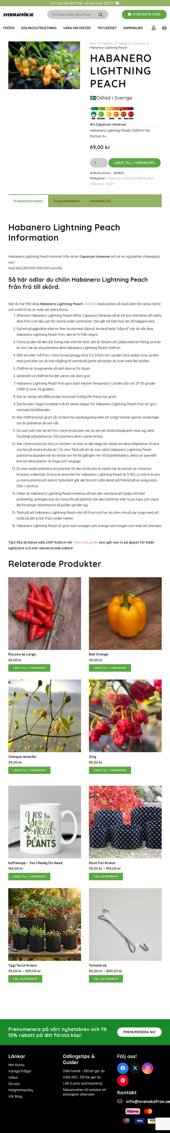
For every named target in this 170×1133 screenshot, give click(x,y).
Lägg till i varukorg (134, 163)
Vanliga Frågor (20, 1071)
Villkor (13, 1077)
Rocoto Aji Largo (22, 654)
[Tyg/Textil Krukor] (44, 891)
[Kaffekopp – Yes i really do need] (44, 789)
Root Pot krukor (102, 863)
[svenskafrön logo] (18, 14)
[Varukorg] (164, 28)
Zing (92, 757)
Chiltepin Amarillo (22, 757)
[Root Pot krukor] (125, 789)
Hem (93, 43)
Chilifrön (107, 43)
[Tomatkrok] (125, 891)
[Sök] (101, 14)
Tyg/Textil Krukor (22, 965)
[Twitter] (135, 1068)
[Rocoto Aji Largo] (44, 580)
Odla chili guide (85, 542)
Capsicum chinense (131, 43)
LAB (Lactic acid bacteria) (82, 1083)
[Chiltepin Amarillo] (44, 682)
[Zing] (125, 682)
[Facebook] (123, 1068)
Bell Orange (98, 654)
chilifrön (90, 304)
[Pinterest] (123, 1080)
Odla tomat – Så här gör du (84, 1071)
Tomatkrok (98, 965)
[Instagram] (147, 1068)
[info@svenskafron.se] (121, 1101)
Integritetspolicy (20, 1090)
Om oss (14, 1084)
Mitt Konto (16, 1065)
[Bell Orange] (125, 580)
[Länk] (154, 27)
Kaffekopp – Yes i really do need (35, 863)
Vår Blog (15, 1096)
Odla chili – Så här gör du (82, 1077)
